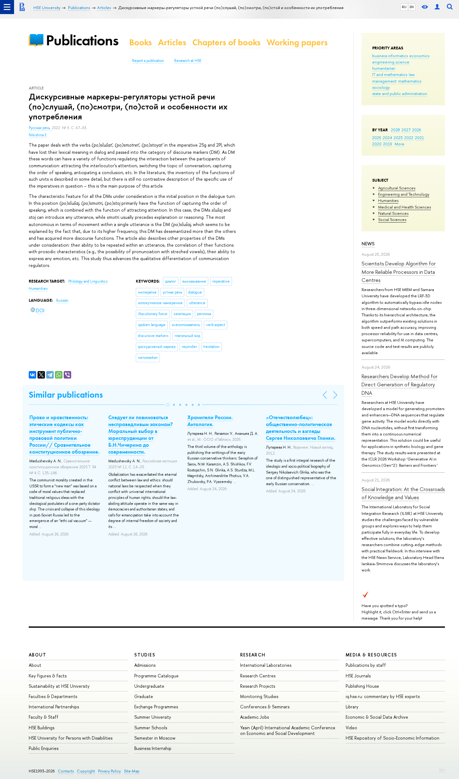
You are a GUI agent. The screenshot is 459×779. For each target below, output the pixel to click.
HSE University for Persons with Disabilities (70, 738)
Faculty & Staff (43, 717)
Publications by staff (366, 665)
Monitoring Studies (259, 696)
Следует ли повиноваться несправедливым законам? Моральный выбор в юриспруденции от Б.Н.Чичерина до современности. (140, 434)
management (384, 81)
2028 (395, 130)
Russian (62, 300)
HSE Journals (358, 676)
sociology (381, 87)
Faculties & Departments (53, 696)
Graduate (143, 696)
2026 (416, 130)
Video (351, 728)
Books (140, 42)
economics (419, 55)
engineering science (390, 62)
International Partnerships (54, 707)
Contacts (66, 771)
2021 (419, 137)
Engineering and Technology (403, 194)
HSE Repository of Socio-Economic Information (392, 738)
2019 (387, 144)
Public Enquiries (43, 748)
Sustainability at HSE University (59, 686)
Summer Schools (150, 728)
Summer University (152, 717)
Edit (442, 770)
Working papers (297, 42)
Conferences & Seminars (264, 707)
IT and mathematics (389, 74)
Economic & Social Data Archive (377, 717)
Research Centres (257, 676)
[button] (168, 405)
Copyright (86, 771)
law (412, 74)
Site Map (132, 771)
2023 (398, 137)
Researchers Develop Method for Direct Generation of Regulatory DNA (399, 384)
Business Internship (152, 748)
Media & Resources (371, 655)
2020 (377, 144)
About (37, 655)
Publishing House (362, 686)
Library (352, 707)
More (399, 144)
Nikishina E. (38, 135)
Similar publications (66, 394)
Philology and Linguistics (87, 281)
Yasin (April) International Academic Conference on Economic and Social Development (287, 730)
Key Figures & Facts (48, 676)
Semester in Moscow (154, 738)
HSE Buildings (41, 728)
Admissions (144, 665)
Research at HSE (187, 60)
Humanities (388, 200)
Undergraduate (149, 686)
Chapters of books (226, 42)
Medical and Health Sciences (404, 207)
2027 (406, 130)
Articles (172, 42)
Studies (144, 655)
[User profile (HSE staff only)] (437, 7)
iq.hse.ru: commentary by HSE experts (383, 696)
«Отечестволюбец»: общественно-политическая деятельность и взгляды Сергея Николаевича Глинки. (300, 427)
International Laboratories (265, 665)
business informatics (390, 55)
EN (412, 7)
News (368, 243)
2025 (376, 137)
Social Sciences (392, 219)
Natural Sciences (393, 213)
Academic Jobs (254, 717)
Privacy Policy (109, 771)
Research (253, 655)
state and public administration (399, 93)
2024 (387, 137)
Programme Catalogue (156, 676)
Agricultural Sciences (396, 188)
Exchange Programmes (156, 707)
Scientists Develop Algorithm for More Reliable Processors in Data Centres (399, 272)
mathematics (409, 81)
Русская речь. (40, 127)
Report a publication (148, 60)
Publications (82, 40)
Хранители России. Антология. (210, 421)
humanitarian (383, 68)
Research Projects (257, 686)
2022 (408, 137)
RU (404, 7)
